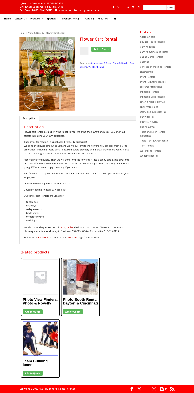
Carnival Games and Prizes (154, 51)
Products (35, 19)
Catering (144, 61)
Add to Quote (101, 49)
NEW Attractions (149, 106)
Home (7, 19)
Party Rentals (147, 116)
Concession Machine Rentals (155, 66)
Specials (51, 19)
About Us (103, 19)
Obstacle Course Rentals (153, 111)
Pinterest (72, 237)
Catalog (89, 19)
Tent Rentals (147, 145)
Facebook (43, 237)
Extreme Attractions (151, 86)
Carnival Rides (147, 46)
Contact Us (20, 19)
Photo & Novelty (36, 32)
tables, (70, 227)
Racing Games (148, 126)
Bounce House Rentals (152, 41)
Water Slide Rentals (150, 150)
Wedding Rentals (96, 67)
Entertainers (146, 71)
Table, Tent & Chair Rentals (155, 140)
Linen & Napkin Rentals (152, 101)
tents (62, 227)
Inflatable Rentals (149, 91)
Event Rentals (147, 76)
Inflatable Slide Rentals (152, 96)
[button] (70, 41)
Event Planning (70, 19)
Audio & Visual (148, 36)
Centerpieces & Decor (101, 63)
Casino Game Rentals (151, 56)
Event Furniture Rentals (153, 81)
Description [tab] (29, 118)
